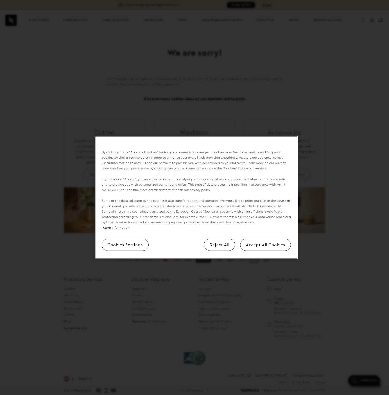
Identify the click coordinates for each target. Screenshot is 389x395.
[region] (196, 197)
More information (116, 228)
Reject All (219, 245)
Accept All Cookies (265, 245)
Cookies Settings (125, 245)
